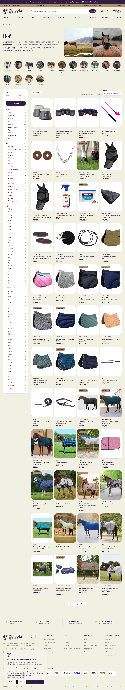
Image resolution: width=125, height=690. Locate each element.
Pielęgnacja (62, 18)
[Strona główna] (4, 24)
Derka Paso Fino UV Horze (64, 547)
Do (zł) (19, 95)
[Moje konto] (102, 11)
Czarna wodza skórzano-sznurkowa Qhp (64, 422)
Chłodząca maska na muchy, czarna (108, 175)
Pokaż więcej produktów (76, 604)
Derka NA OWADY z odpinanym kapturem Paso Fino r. (88, 506)
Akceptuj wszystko (36, 682)
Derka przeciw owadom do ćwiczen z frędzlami (110, 548)
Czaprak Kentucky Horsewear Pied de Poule (41, 340)
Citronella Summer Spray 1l (65, 215)
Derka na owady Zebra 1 (109, 504)
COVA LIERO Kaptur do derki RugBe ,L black (111, 216)
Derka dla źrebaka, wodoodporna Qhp (108, 463)
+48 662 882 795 (11, 649)
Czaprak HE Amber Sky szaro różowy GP (40, 299)
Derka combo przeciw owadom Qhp (86, 463)
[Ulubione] (107, 11)
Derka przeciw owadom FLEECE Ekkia (40, 589)
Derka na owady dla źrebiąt (65, 504)
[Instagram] (36, 637)
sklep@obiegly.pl (29, 649)
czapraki (18, 42)
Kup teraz (96, 2)
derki (54, 44)
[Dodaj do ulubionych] (50, 100)
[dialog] (25, 668)
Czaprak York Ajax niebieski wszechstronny (88, 381)
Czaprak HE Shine (61, 298)
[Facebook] (31, 637)
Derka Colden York (62, 463)
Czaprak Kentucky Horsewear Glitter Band (86, 299)
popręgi (44, 42)
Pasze (6, 18)
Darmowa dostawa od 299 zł (12, 5)
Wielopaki (92, 18)
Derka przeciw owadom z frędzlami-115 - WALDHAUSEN (110, 590)
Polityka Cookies (19, 677)
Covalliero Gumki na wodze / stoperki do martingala (42, 257)
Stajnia (77, 18)
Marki (119, 18)
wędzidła (17, 44)
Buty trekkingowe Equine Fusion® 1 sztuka (87, 175)
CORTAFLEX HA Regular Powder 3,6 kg (86, 216)
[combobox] (60, 11)
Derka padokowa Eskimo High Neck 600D (41, 548)
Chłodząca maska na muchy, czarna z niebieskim (42, 216)
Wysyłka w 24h (66, 5)
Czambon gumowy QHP (86, 257)
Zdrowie (46, 18)
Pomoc (120, 5)
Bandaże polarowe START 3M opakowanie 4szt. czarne (64, 133)
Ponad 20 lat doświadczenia (93, 5)
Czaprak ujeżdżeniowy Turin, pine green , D (40, 381)
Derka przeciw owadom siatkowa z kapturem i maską (63, 590)
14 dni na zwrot (41, 5)
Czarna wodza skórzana (109, 380)
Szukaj (93, 11)
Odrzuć (22, 682)
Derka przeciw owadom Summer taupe (86, 589)
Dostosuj (11, 682)
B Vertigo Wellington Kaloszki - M (40, 132)
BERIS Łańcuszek (61, 174)
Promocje (106, 18)
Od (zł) (7, 95)
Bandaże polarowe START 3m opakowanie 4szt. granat (87, 133)
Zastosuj (16, 103)
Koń (33, 18)
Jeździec (20, 18)
